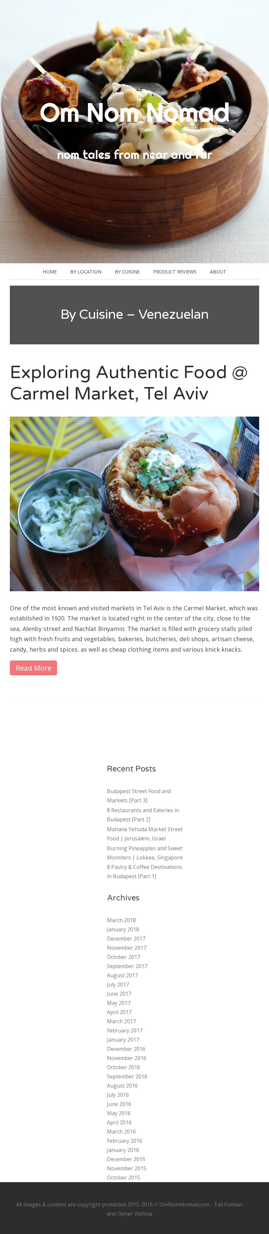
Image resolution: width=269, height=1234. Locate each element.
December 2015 (126, 1159)
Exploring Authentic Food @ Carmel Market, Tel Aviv (129, 383)
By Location (85, 272)
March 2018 (121, 920)
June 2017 (119, 993)
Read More (34, 668)
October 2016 (123, 1067)
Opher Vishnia (134, 1213)
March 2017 (121, 1021)
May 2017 (119, 1003)
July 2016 (118, 1094)
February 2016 (124, 1140)
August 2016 (122, 1085)
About (218, 272)
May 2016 (119, 1113)
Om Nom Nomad (135, 112)
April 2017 (119, 1012)
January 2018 (123, 929)
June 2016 (119, 1104)
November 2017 (126, 947)
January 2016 (123, 1150)
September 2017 (127, 966)
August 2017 (122, 975)
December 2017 (126, 938)
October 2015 (123, 1177)
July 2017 (118, 984)
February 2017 (124, 1030)
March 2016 (121, 1131)
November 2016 (126, 1058)
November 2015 (126, 1168)
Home (50, 272)
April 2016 (119, 1122)
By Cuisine (127, 272)
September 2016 (127, 1076)
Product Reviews (175, 272)
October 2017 (123, 957)
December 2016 (126, 1048)
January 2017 (123, 1039)
